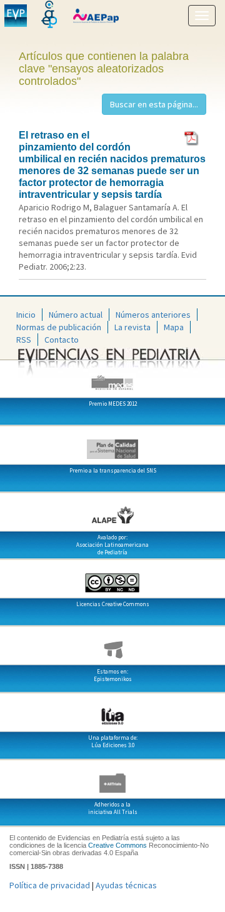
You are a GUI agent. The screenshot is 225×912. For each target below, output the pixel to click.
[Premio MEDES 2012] (112, 377)
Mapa (174, 327)
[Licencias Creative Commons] (112, 578)
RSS (23, 339)
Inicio (26, 314)
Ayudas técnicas (126, 885)
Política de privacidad (49, 885)
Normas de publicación (58, 327)
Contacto (61, 339)
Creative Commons (117, 845)
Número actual (75, 314)
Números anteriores (153, 314)
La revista (132, 327)
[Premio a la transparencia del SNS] (112, 444)
